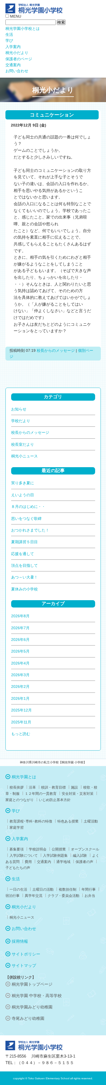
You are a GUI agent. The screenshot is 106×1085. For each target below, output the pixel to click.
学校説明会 (37, 849)
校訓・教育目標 (53, 787)
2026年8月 (20, 616)
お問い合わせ (16, 71)
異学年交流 (33, 896)
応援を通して (22, 554)
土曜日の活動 (43, 889)
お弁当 (90, 896)
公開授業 (59, 849)
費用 (28, 862)
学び (9, 40)
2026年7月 (20, 628)
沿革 (32, 787)
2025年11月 (21, 722)
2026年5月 (20, 651)
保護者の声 (84, 862)
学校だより (20, 421)
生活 (9, 34)
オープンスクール (85, 849)
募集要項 (17, 849)
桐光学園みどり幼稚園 (32, 1007)
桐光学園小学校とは (22, 28)
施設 (74, 787)
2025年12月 (21, 710)
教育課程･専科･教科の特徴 (31, 821)
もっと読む (20, 734)
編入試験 (80, 855)
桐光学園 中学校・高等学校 (37, 995)
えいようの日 (22, 495)
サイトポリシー (26, 954)
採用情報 (20, 941)
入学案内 (13, 47)
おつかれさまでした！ (30, 530)
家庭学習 (17, 827)
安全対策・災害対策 (77, 794)
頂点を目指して (24, 565)
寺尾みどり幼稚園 (28, 1018)
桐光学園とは (24, 776)
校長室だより (22, 444)
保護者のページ (18, 59)
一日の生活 (18, 889)
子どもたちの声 (17, 868)
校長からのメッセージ (56, 350)
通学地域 (63, 862)
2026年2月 (20, 686)
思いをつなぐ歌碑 (26, 518)
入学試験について (24, 855)
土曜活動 (91, 821)
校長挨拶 (17, 787)
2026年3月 (20, 675)
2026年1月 (20, 698)
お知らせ (18, 409)
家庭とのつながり (19, 800)
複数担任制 (67, 889)
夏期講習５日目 (24, 542)
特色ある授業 (68, 821)
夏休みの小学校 (24, 589)
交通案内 (13, 65)
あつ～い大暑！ (24, 577)
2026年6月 (20, 639)
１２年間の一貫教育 (41, 794)
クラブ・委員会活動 (63, 896)
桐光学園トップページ (32, 984)
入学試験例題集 (55, 855)
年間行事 (89, 889)
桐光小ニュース (24, 456)
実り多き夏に (22, 483)
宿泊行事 (12, 896)
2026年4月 (20, 663)
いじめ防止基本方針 (55, 800)
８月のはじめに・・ (28, 506)
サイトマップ (24, 965)
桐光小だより (16, 52)
